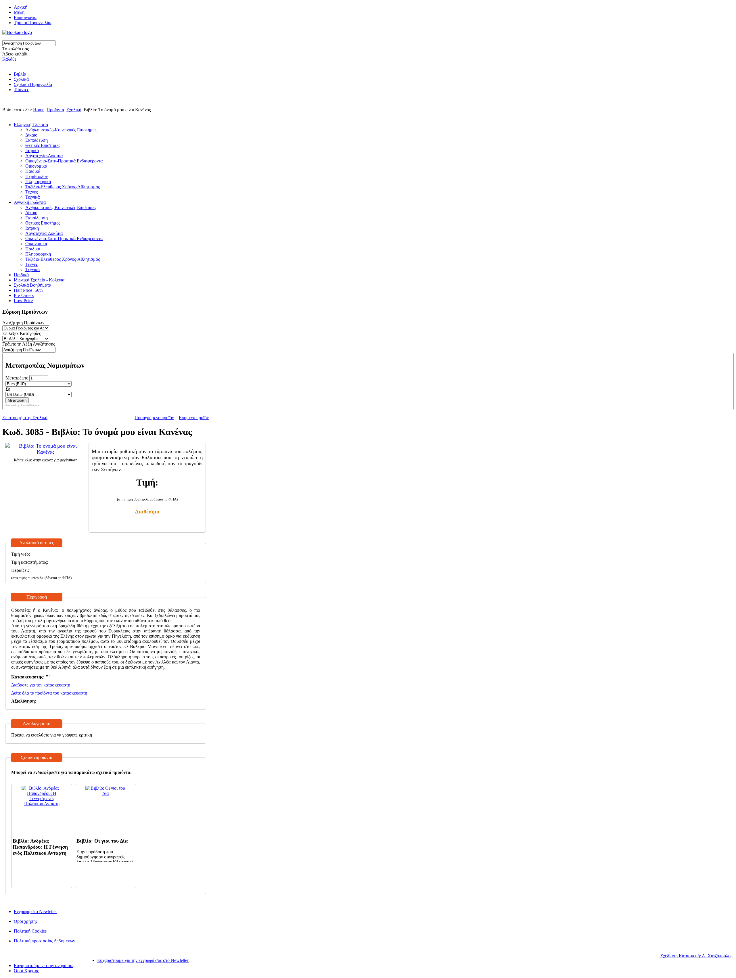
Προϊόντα (55, 109)
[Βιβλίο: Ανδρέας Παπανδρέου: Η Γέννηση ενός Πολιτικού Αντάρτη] (42, 803)
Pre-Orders (24, 295)
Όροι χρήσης (25, 921)
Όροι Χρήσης (26, 970)
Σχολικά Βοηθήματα (32, 285)
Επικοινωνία (25, 17)
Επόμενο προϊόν (194, 417)
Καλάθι (9, 59)
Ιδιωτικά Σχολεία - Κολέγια (39, 279)
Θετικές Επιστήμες (42, 145)
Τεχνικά (32, 197)
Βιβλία (20, 74)
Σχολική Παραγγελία (33, 84)
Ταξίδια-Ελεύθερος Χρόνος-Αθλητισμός (62, 186)
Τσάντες (21, 89)
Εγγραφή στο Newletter (35, 911)
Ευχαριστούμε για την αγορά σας (44, 965)
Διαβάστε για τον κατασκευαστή (40, 684)
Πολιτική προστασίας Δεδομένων (44, 940)
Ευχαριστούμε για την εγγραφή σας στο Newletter (143, 960)
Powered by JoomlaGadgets (22, 405)
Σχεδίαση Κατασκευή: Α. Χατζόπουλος (696, 955)
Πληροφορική (38, 181)
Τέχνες (31, 191)
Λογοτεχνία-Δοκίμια (44, 155)
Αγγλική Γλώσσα (30, 202)
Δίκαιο (31, 135)
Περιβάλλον (36, 176)
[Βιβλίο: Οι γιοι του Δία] (105, 793)
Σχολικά (21, 79)
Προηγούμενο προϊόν (154, 417)
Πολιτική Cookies (30, 931)
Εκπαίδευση (36, 140)
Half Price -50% (28, 290)
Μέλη (19, 12)
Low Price (23, 300)
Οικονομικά (36, 166)
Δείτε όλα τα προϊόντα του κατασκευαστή (49, 693)
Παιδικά (32, 171)
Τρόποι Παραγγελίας (33, 22)
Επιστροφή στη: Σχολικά (24, 417)
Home (38, 109)
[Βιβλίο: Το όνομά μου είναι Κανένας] (45, 452)
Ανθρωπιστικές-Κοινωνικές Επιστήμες (60, 129)
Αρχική (20, 7)
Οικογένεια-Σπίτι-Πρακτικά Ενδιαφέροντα (64, 160)
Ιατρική (32, 150)
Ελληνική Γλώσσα (31, 124)
